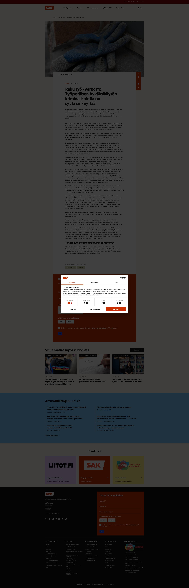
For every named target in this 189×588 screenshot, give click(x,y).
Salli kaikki (115, 309)
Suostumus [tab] (72, 282)
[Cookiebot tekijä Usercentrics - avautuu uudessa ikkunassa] (119, 278)
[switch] (86, 303)
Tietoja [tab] (116, 282)
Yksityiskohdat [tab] (94, 282)
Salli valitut (73, 309)
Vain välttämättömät (94, 309)
